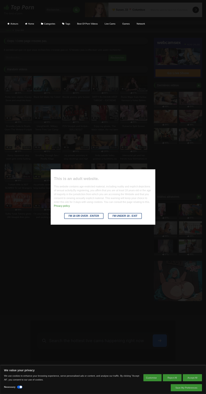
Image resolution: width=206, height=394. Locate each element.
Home (31, 23)
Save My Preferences (186, 387)
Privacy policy (62, 205)
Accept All (192, 377)
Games (126, 23)
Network (141, 23)
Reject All (172, 377)
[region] (103, 379)
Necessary (9, 387)
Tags (67, 23)
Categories (49, 23)
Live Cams (110, 23)
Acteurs (14, 23)
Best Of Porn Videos (87, 23)
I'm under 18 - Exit (124, 215)
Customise (151, 377)
